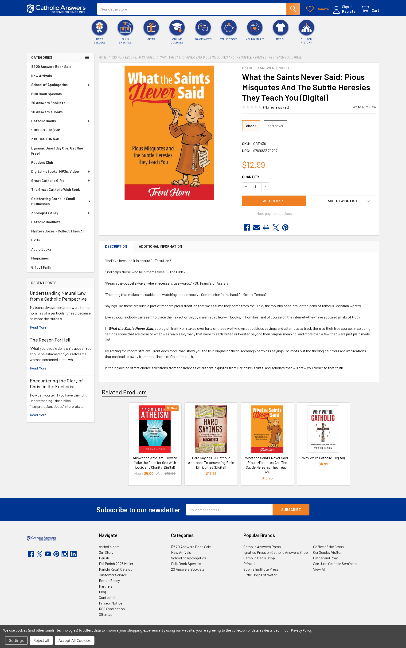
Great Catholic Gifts (48, 180)
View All (319, 569)
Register (349, 11)
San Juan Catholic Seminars (335, 563)
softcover (275, 125)
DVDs (35, 240)
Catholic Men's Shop (259, 558)
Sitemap (105, 614)
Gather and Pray (325, 558)
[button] (342, 201)
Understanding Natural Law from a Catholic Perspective (58, 296)
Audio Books (41, 249)
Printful (249, 563)
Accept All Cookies (75, 640)
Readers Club (42, 162)
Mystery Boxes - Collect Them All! (58, 231)
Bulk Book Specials (46, 94)
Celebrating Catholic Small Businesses (53, 201)
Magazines (40, 258)
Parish (104, 558)
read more (38, 327)
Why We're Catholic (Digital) (323, 458)
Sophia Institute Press (261, 569)
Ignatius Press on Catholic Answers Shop (275, 552)
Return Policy (109, 580)
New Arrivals (41, 76)
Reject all (41, 640)
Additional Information (160, 246)
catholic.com (109, 546)
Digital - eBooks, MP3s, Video (55, 171)
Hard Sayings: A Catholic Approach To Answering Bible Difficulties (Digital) (211, 462)
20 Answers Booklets (48, 103)
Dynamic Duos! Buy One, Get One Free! (57, 151)
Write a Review (364, 107)
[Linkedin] (73, 554)
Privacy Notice (110, 603)
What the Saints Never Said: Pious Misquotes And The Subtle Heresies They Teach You (267, 465)
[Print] (266, 227)
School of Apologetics (49, 84)
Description (116, 246)
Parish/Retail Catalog (115, 569)
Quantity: (251, 176)
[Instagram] (65, 554)
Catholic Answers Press (262, 546)
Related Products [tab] (124, 392)
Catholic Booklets (46, 222)
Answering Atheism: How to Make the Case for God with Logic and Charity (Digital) (155, 462)
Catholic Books (43, 121)
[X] (276, 227)
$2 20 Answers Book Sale (51, 66)
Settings (16, 640)
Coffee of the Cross (328, 546)
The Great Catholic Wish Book (55, 189)
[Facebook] (247, 227)
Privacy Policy (301, 630)
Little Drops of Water (260, 575)
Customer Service (113, 575)
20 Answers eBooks (47, 112)
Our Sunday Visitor (327, 552)
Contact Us (108, 597)
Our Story (106, 552)
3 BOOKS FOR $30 (45, 139)
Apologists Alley (44, 213)
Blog (102, 591)
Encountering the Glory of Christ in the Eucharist (56, 383)
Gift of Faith (41, 267)
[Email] (256, 227)
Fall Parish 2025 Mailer (116, 563)
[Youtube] (48, 554)
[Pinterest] (285, 227)
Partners (106, 586)
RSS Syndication (112, 608)
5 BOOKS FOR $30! (45, 130)
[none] (169, 133)
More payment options (274, 213)
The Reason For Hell (50, 339)
